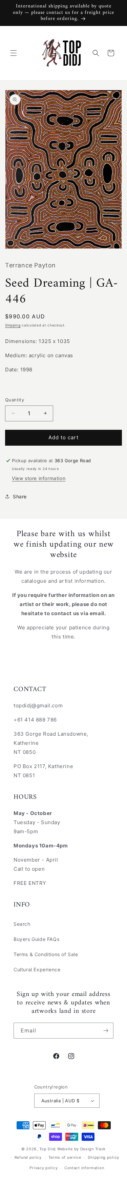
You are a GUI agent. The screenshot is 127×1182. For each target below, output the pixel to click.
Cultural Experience (37, 969)
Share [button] (20, 496)
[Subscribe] (105, 1031)
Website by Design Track (81, 1149)
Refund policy (28, 1157)
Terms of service (64, 1157)
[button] (13, 53)
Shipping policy (103, 1157)
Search (22, 924)
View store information (38, 478)
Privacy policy (43, 1167)
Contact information (84, 1167)
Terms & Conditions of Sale (46, 954)
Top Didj (47, 1149)
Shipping (13, 325)
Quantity (14, 399)
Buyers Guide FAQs (36, 939)
